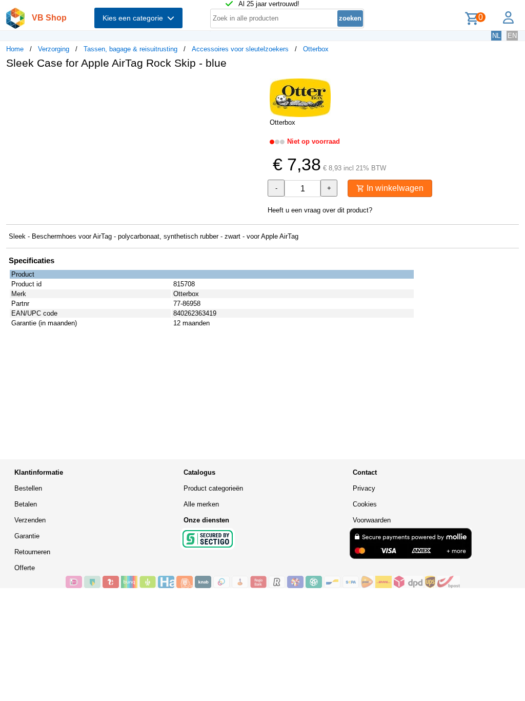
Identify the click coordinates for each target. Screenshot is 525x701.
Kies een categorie (135, 18)
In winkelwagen (394, 188)
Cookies (365, 504)
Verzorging (53, 49)
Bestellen (28, 488)
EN (512, 36)
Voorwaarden (372, 520)
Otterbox (316, 49)
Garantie (26, 536)
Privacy (364, 488)
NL (496, 36)
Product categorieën (213, 488)
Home (15, 49)
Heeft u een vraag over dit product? (320, 210)
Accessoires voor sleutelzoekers (240, 49)
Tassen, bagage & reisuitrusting (130, 49)
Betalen (25, 504)
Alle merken (201, 504)
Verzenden (30, 520)
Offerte (24, 568)
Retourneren (32, 552)
